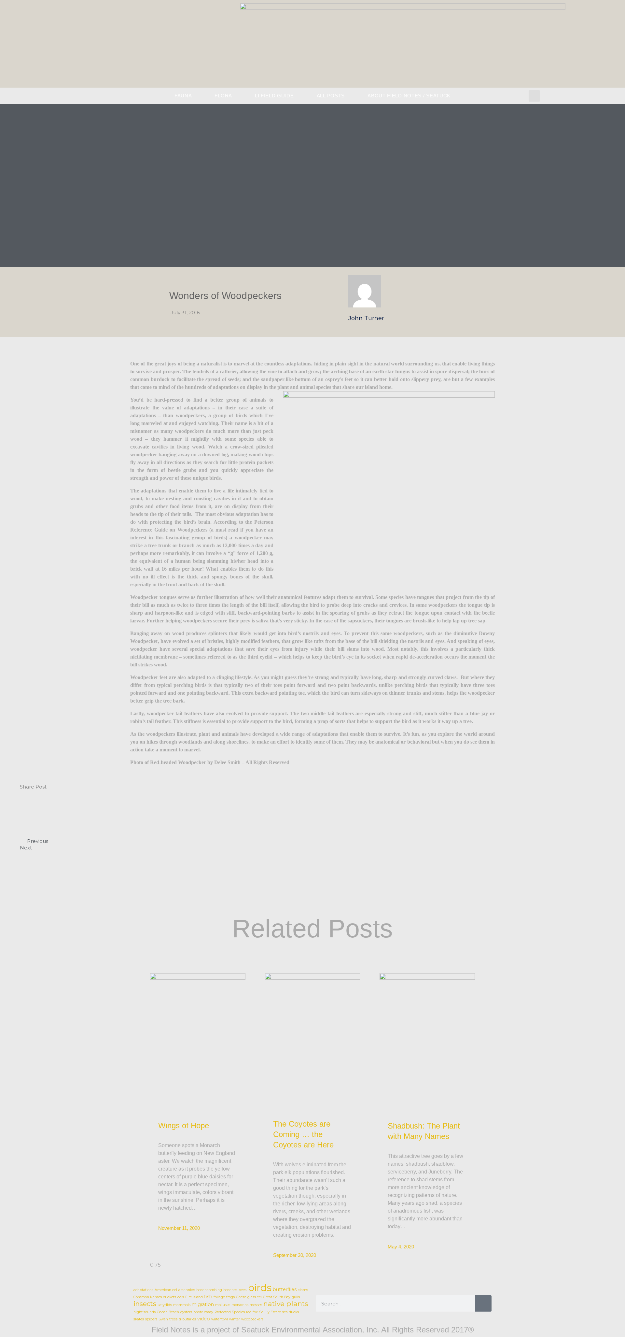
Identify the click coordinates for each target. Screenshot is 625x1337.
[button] (534, 96)
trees (173, 1319)
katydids (165, 1305)
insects (144, 1304)
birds (259, 1287)
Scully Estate (270, 1312)
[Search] (483, 1303)
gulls (296, 1297)
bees (242, 1290)
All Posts (331, 95)
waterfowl (219, 1319)
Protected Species (230, 1312)
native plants (285, 1304)
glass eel (254, 1297)
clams (303, 1290)
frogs (230, 1297)
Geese (241, 1297)
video (203, 1319)
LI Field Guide (274, 95)
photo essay (203, 1312)
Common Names (147, 1297)
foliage (219, 1297)
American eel (166, 1290)
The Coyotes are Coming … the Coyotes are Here (303, 1134)
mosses (256, 1305)
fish (208, 1297)
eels (180, 1297)
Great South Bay (276, 1297)
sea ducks (290, 1312)
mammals (181, 1305)
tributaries (187, 1319)
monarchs (239, 1305)
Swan (163, 1319)
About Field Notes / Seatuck (409, 95)
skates (138, 1319)
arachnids (186, 1290)
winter (234, 1319)
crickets (169, 1297)
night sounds (144, 1312)
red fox (252, 1312)
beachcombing (209, 1290)
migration (203, 1304)
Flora (223, 95)
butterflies (285, 1289)
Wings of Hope (183, 1125)
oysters (186, 1312)
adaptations (143, 1290)
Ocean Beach (168, 1312)
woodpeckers (252, 1319)
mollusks (222, 1305)
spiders (151, 1319)
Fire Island (194, 1297)
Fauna (183, 95)
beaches (230, 1290)
